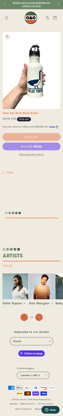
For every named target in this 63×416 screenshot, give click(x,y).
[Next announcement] (58, 5)
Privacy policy (45, 404)
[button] (6, 18)
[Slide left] (24, 317)
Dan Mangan (39, 303)
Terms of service (23, 409)
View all (7, 265)
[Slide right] (39, 317)
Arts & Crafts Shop (29, 399)
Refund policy (28, 404)
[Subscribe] (49, 341)
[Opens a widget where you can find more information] (50, 410)
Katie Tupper (12, 303)
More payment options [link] (31, 154)
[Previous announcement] (5, 5)
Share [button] (9, 172)
